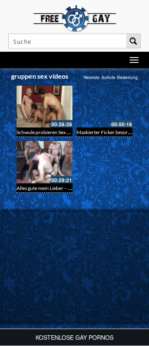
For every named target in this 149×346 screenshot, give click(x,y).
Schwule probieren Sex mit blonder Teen (60, 132)
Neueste (92, 77)
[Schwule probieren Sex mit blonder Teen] (44, 106)
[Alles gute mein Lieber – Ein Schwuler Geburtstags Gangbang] (44, 162)
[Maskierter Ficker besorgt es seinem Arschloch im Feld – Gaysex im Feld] (104, 106)
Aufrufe (108, 77)
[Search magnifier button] (133, 41)
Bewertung (127, 77)
